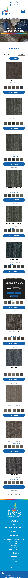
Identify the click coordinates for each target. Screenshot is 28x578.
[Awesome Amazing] (17, 302)
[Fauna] (17, 87)
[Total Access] (22, 410)
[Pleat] (17, 195)
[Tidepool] (14, 250)
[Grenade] (9, 374)
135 (16, 494)
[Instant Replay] (14, 410)
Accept (10, 293)
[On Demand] (18, 410)
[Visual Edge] (14, 321)
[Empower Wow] (17, 446)
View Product (14, 92)
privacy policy (16, 287)
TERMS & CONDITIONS (19, 573)
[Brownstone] (14, 266)
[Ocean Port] (10, 266)
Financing (14, 553)
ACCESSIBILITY (8, 573)
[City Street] (22, 266)
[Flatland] (22, 87)
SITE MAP (14, 575)
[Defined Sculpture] (10, 338)
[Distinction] (22, 123)
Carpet (10, 18)
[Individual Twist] (14, 338)
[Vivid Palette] (22, 302)
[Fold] (13, 195)
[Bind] (14, 178)
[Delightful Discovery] (5, 302)
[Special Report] (10, 410)
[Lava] (13, 374)
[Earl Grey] (18, 266)
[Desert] (9, 87)
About (14, 557)
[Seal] (22, 374)
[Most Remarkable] (9, 302)
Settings (14, 295)
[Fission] (17, 374)
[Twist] (22, 195)
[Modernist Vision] (13, 302)
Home (2, 18)
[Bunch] (9, 195)
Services (14, 536)
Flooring (6, 18)
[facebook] (3, 573)
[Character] (9, 123)
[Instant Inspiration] (22, 446)
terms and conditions (12, 288)
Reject (17, 293)
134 (13, 494)
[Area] (14, 70)
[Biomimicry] (14, 106)
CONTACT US (14, 567)
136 (19, 494)
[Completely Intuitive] (13, 446)
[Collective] (13, 123)
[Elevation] (13, 87)
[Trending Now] (14, 393)
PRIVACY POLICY (6, 575)
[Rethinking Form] (18, 338)
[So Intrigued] (14, 429)
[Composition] (17, 123)
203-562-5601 (15, 4)
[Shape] (14, 357)
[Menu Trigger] (22, 11)
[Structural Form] (22, 338)
